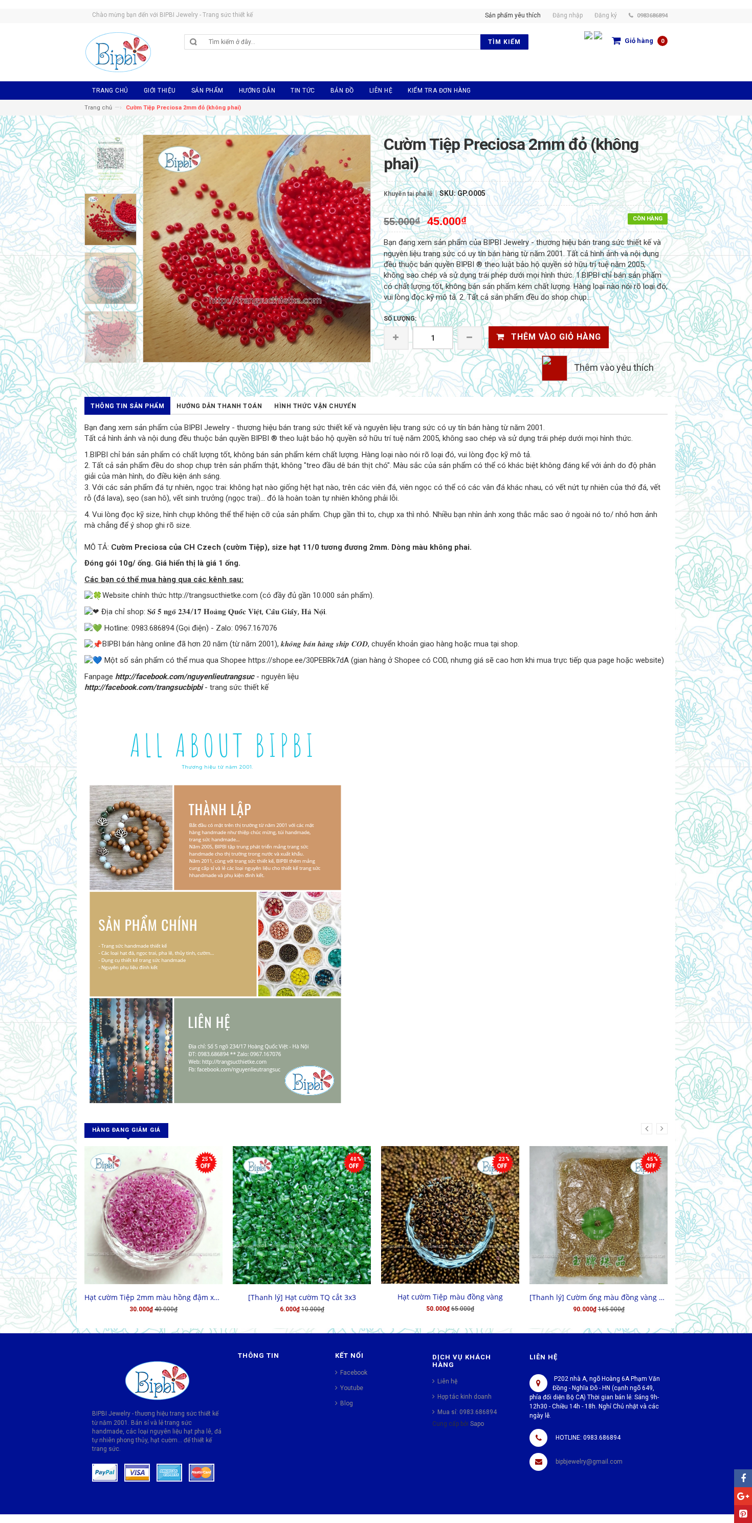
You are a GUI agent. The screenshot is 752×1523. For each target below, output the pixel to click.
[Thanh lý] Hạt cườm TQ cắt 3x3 (302, 1297)
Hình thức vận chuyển (315, 406)
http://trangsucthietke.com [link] (213, 595)
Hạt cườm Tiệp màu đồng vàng (450, 1297)
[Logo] (157, 1380)
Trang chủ (98, 107)
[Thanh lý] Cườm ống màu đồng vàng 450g (598, 1297)
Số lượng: (400, 318)
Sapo (477, 1423)
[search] (342, 42)
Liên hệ (447, 1381)
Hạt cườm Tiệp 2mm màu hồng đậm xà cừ (153, 1297)
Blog (346, 1403)
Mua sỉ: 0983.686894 (467, 1412)
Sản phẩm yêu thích (513, 15)
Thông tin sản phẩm (127, 406)
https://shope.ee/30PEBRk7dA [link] (298, 660)
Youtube (351, 1388)
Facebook (353, 1372)
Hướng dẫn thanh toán (219, 406)
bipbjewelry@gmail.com (589, 1461)
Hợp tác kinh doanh (464, 1396)
